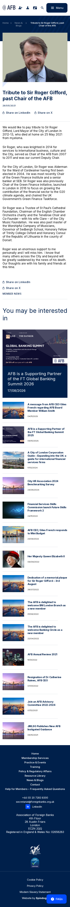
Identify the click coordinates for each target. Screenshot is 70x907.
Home (6, 22)
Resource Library (35, 775)
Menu (54, 8)
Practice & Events (35, 762)
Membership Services (35, 758)
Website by (35, 898)
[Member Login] (28, 8)
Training (35, 766)
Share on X (45, 112)
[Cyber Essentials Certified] (35, 863)
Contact (35, 784)
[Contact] (36, 8)
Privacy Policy (35, 885)
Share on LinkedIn (18, 112)
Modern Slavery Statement (35, 892)
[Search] (43, 8)
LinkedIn (37, 806)
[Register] (21, 8)
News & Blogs (19, 24)
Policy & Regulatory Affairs (35, 771)
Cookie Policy (35, 879)
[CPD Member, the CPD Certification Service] (35, 850)
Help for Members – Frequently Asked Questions (35, 789)
